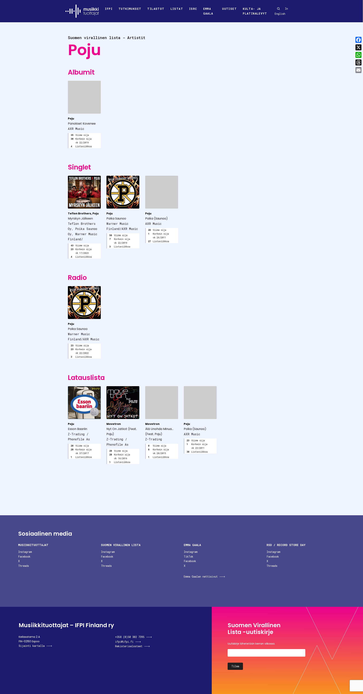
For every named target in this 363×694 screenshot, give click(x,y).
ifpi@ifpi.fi (124, 641)
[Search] (278, 8)
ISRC (193, 9)
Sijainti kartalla (32, 646)
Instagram (25, 552)
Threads (23, 566)
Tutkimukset (130, 9)
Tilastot (155, 9)
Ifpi (108, 9)
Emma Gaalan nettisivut (201, 576)
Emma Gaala (208, 11)
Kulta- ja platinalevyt (255, 11)
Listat (177, 9)
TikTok (188, 556)
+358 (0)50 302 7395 (129, 637)
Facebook (24, 556)
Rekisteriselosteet (128, 646)
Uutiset (229, 9)
